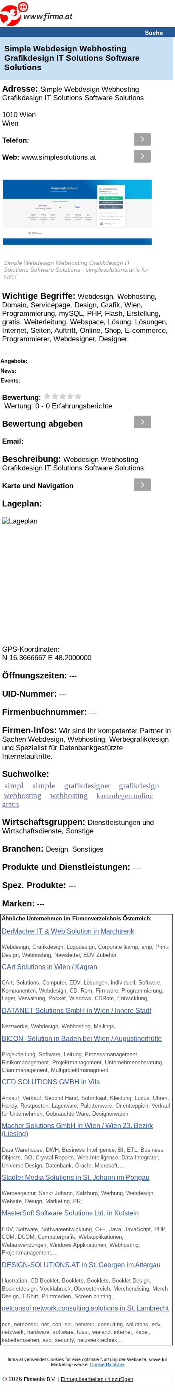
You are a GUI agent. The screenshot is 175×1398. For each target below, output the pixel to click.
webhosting (23, 795)
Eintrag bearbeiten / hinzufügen (97, 1379)
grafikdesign (139, 785)
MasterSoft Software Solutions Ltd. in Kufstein (70, 1213)
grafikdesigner (87, 785)
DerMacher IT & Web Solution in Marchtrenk (68, 931)
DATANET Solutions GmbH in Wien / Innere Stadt (76, 1010)
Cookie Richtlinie (107, 1364)
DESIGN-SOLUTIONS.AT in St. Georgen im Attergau (81, 1265)
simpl (14, 785)
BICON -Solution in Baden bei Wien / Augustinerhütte (82, 1038)
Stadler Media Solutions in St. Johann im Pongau (76, 1177)
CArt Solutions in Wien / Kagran (49, 966)
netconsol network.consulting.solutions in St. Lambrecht (85, 1308)
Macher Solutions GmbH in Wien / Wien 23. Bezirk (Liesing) (77, 1129)
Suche (154, 32)
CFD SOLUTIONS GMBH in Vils (51, 1082)
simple (44, 785)
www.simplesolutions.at (49, 157)
